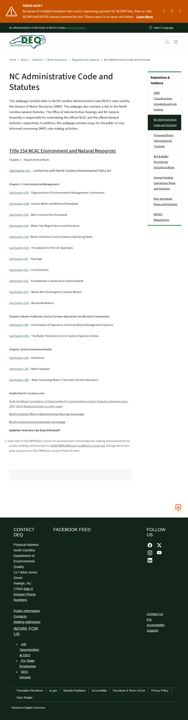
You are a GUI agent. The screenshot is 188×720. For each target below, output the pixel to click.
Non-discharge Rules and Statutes (165, 201)
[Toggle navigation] (179, 42)
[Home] (27, 37)
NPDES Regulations (161, 217)
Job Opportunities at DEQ (29, 649)
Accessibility (99, 690)
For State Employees (27, 663)
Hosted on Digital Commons (28, 707)
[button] (164, 42)
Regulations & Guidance (86, 60)
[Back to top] (178, 508)
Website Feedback (74, 690)
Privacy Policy (160, 690)
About (24, 60)
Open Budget (24, 697)
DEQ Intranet (25, 674)
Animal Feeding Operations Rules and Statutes (165, 183)
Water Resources (57, 60)
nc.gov (53, 690)
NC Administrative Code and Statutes (165, 122)
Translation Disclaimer (30, 690)
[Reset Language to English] (150, 28)
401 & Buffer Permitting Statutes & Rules (164, 162)
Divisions (37, 60)
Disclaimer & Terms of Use (129, 690)
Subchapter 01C (19, 170)
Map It (28, 589)
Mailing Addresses (27, 622)
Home (12, 60)
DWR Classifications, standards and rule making (165, 101)
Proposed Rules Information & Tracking (163, 140)
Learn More (144, 17)
